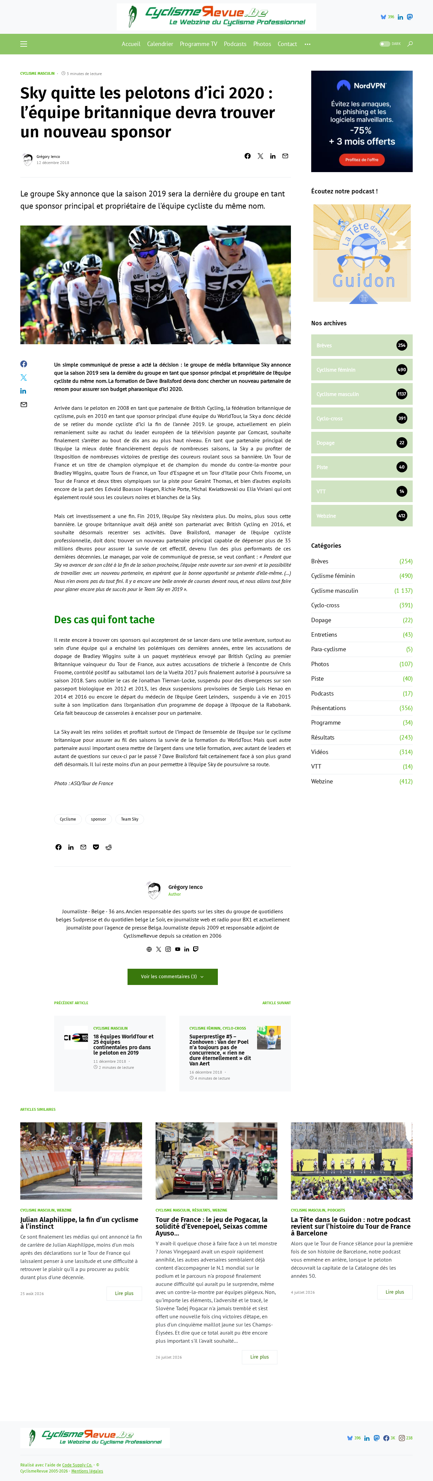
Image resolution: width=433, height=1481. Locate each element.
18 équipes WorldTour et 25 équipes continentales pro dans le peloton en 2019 (123, 1045)
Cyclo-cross (234, 1028)
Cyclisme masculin (37, 73)
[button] (23, 44)
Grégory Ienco (48, 156)
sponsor (98, 819)
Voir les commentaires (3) (169, 977)
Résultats (323, 737)
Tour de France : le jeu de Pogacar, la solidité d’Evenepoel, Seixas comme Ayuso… (212, 1226)
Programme (326, 722)
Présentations (328, 708)
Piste (317, 678)
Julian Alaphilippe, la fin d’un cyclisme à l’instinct (79, 1223)
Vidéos (319, 752)
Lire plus (124, 1293)
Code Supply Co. (77, 1465)
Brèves (319, 561)
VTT (316, 766)
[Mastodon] (410, 17)
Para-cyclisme (328, 649)
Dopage (321, 620)
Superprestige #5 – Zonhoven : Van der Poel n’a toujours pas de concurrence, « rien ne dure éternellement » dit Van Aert (220, 1050)
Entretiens (324, 634)
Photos (320, 664)
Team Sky (129, 819)
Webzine (322, 781)
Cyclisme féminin (204, 1028)
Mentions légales (87, 1471)
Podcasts (322, 693)
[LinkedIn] (400, 17)
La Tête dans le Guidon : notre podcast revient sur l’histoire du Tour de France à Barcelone (351, 1226)
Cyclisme (68, 819)
